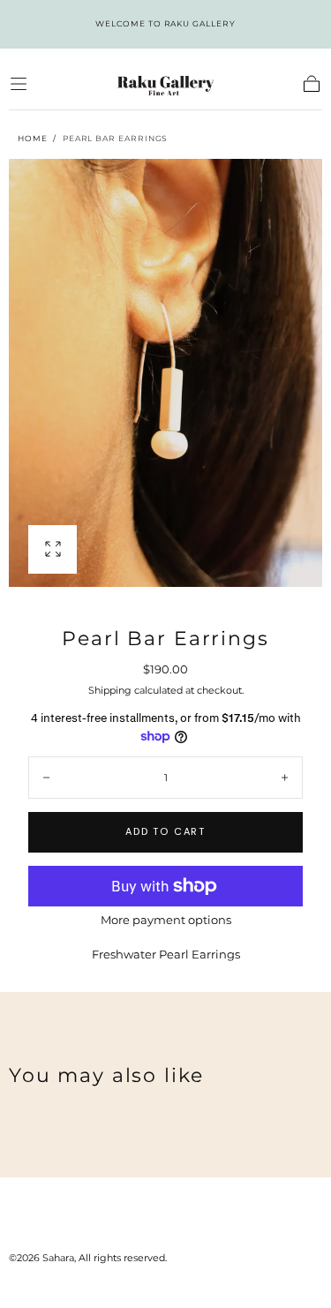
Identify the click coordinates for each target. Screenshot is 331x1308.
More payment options (166, 920)
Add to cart (165, 831)
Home (33, 138)
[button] (18, 84)
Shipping (110, 690)
